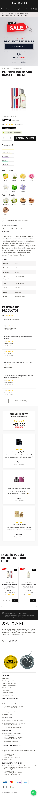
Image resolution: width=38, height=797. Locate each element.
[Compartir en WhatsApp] (12, 228)
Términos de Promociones (10, 688)
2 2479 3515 (8, 715)
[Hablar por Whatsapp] (33, 793)
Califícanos (5, 690)
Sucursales (5, 678)
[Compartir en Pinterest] (16, 228)
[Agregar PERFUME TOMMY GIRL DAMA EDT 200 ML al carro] (15, 600)
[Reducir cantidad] (3, 138)
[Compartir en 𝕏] (8, 228)
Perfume (10, 13)
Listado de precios (7, 692)
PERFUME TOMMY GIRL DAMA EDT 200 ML (9, 585)
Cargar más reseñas (18, 401)
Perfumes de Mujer (20, 13)
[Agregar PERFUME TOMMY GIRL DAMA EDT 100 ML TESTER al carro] (33, 600)
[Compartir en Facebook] (3, 228)
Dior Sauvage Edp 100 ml (19, 452)
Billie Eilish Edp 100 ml (19, 524)
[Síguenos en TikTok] (16, 641)
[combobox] (16, 9)
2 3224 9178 (8, 760)
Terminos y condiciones (9, 681)
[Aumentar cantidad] (10, 138)
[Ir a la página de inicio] (19, 3)
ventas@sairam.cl (9, 712)
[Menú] (2, 9)
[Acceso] (31, 9)
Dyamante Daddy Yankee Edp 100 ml (19, 488)
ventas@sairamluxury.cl (11, 741)
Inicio (3, 13)
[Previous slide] (2, 606)
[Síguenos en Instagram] (10, 641)
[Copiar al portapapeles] (20, 228)
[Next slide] (35, 606)
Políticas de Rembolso (9, 685)
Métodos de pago (7, 695)
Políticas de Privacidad (9, 683)
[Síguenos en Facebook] (13, 641)
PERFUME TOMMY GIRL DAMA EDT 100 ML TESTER (28, 585)
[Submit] (26, 9)
